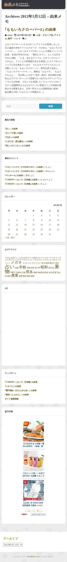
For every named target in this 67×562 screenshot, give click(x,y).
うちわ (7, 258)
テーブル (23, 260)
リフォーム (26, 263)
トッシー (44, 180)
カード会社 (32, 258)
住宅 (43, 263)
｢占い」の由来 (11, 129)
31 (50, 234)
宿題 (28, 268)
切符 (57, 263)
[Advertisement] (33, 329)
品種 (17, 268)
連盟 (20, 276)
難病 (29, 276)
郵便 (25, 276)
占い (9, 266)
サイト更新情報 (12, 399)
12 (9, 225)
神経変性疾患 (43, 272)
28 (25, 234)
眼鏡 (35, 272)
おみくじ (14, 258)
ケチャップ (56, 258)
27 (17, 234)
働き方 (52, 263)
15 (33, 225)
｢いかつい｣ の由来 (13, 386)
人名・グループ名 (44, 35)
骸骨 (33, 276)
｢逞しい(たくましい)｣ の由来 (17, 145)
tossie (10, 35)
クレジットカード (44, 258)
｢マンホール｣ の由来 (14, 175)
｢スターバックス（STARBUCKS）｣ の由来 (24, 167)
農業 (14, 275)
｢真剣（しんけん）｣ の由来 (17, 395)
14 (25, 225)
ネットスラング (45, 260)
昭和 (44, 267)
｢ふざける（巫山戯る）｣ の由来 (19, 141)
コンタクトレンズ (12, 260)
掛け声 (37, 268)
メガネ (16, 262)
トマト (30, 260)
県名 (29, 272)
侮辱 (47, 263)
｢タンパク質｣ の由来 (14, 133)
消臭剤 (18, 272)
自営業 (53, 272)
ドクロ (36, 260)
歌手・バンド (14, 38)
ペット (7, 263)
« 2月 (7, 238)
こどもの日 (22, 258)
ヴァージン (36, 263)
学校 (22, 267)
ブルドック (56, 260)
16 (42, 225)
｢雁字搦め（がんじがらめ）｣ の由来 (21, 390)
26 (9, 234)
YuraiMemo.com (33, 556)
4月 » (13, 238)
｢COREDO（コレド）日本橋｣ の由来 (21, 180)
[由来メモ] (17, 6)
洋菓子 (12, 272)
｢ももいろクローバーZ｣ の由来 (30, 29)
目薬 (23, 272)
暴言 (50, 268)
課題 (9, 276)
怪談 (32, 268)
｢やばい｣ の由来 (12, 137)
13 (17, 225)
